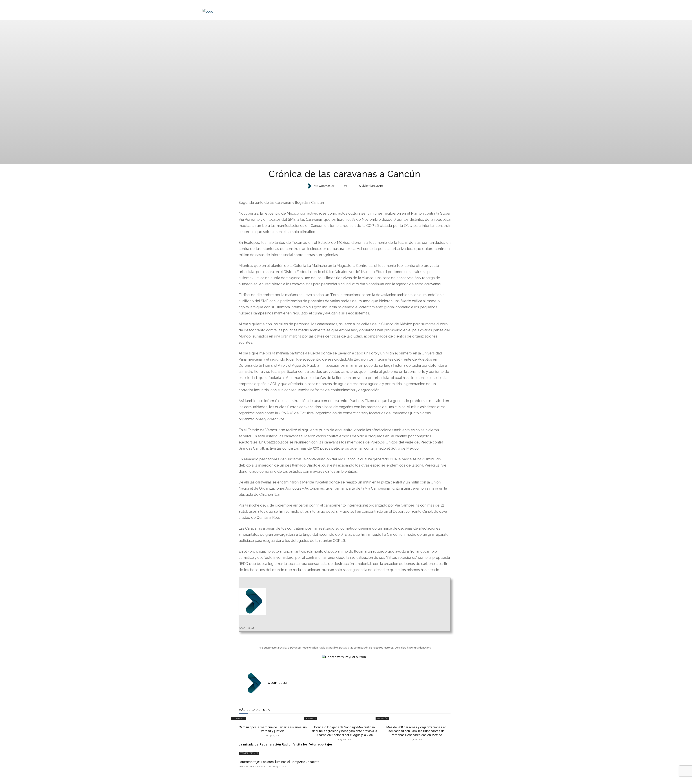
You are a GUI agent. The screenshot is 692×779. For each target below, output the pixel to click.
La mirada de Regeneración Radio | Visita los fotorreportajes (286, 744)
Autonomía (238, 718)
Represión (344, 193)
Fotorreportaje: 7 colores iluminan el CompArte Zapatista (279, 762)
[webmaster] (309, 186)
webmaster (326, 186)
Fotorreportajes (249, 753)
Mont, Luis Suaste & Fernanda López (255, 766)
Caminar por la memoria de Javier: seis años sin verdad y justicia (273, 729)
